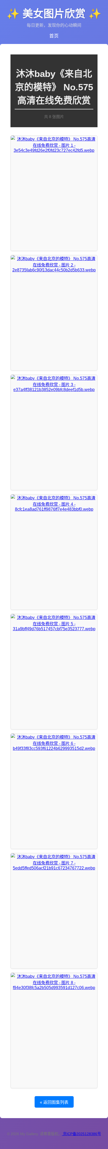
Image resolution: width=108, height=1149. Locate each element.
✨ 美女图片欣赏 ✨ (54, 13)
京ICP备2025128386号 (82, 1134)
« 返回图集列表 (54, 1102)
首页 (54, 35)
